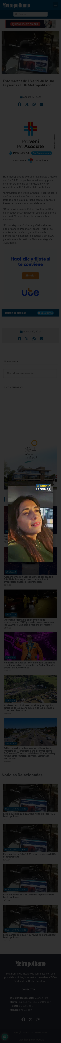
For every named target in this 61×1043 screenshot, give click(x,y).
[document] (30, 521)
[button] (48, 486)
